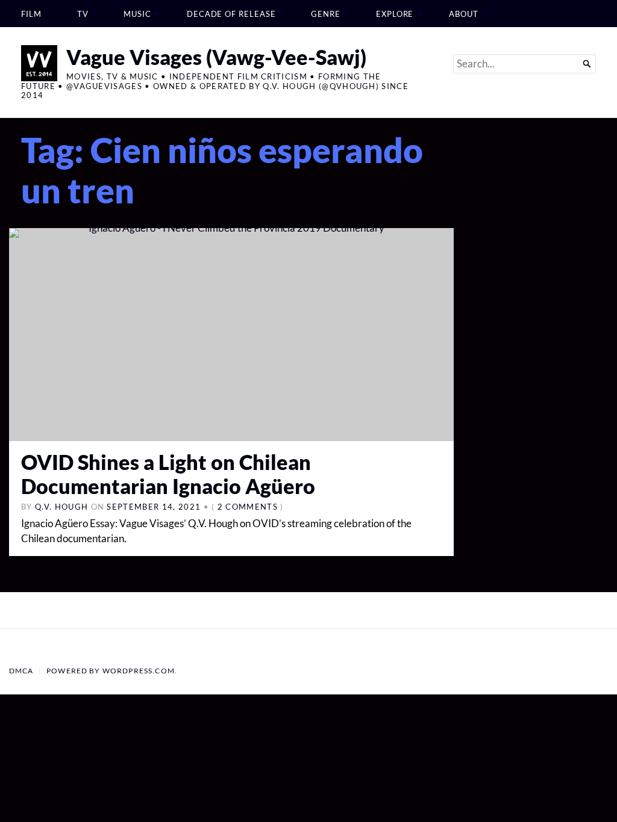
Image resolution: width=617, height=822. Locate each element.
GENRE (325, 14)
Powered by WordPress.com (110, 671)
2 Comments (248, 506)
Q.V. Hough (61, 506)
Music (137, 14)
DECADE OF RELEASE (231, 14)
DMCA (21, 671)
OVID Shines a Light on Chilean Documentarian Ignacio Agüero (168, 474)
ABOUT (463, 14)
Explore (394, 14)
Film (31, 14)
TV (83, 14)
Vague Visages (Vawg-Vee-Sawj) (216, 57)
